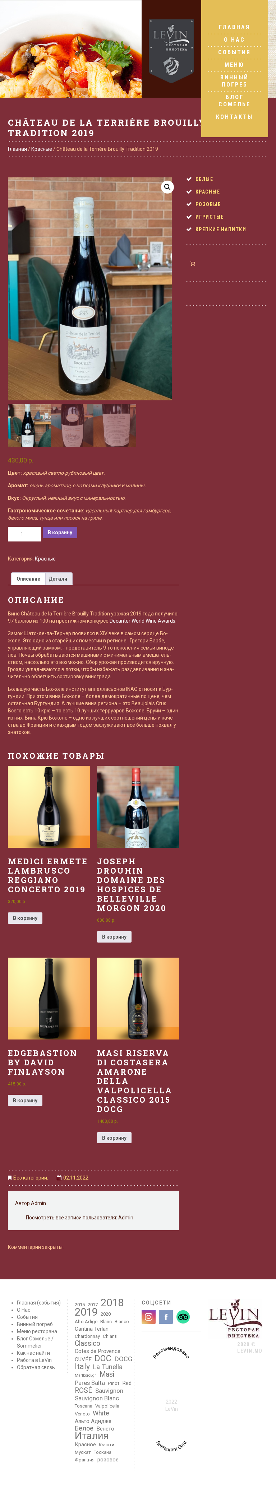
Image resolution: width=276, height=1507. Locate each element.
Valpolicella (107, 1406)
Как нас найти (33, 1353)
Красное (85, 1444)
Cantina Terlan (92, 1329)
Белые (204, 179)
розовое (108, 1459)
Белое (84, 1428)
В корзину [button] (25, 918)
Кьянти (106, 1444)
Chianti (110, 1336)
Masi (107, 1374)
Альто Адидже (93, 1421)
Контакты (234, 116)
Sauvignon (109, 1390)
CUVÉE (83, 1359)
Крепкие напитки (221, 229)
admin (38, 1203)
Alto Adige (86, 1321)
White (101, 1413)
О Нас (234, 39)
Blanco (122, 1321)
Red (127, 1383)
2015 (80, 1304)
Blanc (106, 1321)
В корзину (60, 532)
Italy (82, 1366)
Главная (234, 27)
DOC (103, 1358)
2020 (106, 1314)
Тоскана (102, 1452)
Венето (105, 1428)
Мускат (83, 1452)
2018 (112, 1302)
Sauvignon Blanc (97, 1398)
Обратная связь (36, 1367)
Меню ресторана (37, 1331)
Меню (234, 64)
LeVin (171, 1409)
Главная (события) (39, 1303)
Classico (87, 1343)
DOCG (123, 1359)
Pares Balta (90, 1382)
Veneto (82, 1414)
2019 (86, 1312)
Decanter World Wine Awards (142, 621)
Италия (92, 1435)
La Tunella (108, 1367)
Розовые (208, 204)
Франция (85, 1459)
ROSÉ (83, 1390)
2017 (93, 1304)
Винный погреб (234, 81)
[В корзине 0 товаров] (192, 263)
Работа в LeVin (34, 1360)
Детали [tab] (58, 579)
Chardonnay (87, 1336)
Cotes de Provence (97, 1351)
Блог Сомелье (234, 101)
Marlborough (86, 1375)
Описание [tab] (28, 579)
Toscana (83, 1406)
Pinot (113, 1383)
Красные (41, 149)
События (234, 52)
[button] (167, 187)
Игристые (210, 217)
